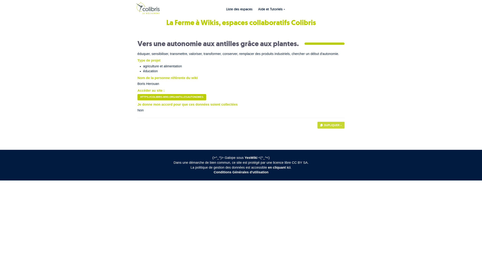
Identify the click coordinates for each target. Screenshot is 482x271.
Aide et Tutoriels (270, 9)
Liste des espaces (239, 9)
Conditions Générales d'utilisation (241, 172)
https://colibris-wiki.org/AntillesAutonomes (171, 97)
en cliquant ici (279, 167)
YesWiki (251, 158)
